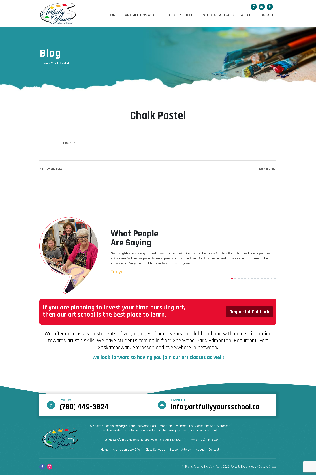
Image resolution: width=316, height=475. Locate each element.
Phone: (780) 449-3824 (204, 439)
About (246, 15)
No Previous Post (51, 169)
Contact (266, 15)
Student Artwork (219, 15)
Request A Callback (249, 312)
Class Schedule (183, 15)
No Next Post (267, 169)
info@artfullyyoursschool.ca (215, 405)
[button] (232, 278)
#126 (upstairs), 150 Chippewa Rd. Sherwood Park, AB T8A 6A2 (141, 439)
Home (113, 15)
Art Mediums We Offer (144, 15)
